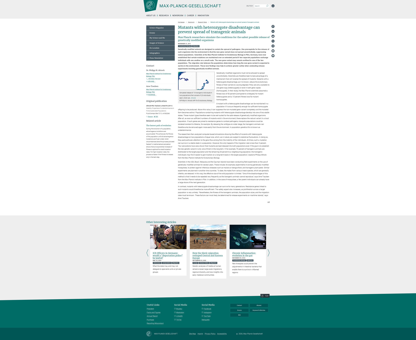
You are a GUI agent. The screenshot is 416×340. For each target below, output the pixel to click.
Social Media (180, 305)
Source (150, 116)
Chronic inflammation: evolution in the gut (244, 254)
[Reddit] (273, 36)
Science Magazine (157, 28)
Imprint (200, 334)
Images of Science (157, 43)
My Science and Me (157, 38)
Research (164, 15)
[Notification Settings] (273, 5)
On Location (154, 48)
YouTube (207, 316)
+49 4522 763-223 (154, 79)
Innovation (203, 15)
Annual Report (152, 316)
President (150, 309)
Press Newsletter (156, 58)
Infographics (155, 53)
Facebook (207, 309)
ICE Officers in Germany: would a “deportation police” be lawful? (168, 255)
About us (150, 15)
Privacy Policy (210, 334)
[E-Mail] (273, 50)
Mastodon (180, 312)
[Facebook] (273, 26)
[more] (193, 98)
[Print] (273, 55)
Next (268, 253)
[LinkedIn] (273, 31)
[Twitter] (273, 41)
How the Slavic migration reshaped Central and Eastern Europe (208, 255)
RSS (239, 315)
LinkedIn (179, 316)
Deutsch (249, 6)
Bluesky (179, 309)
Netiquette (206, 320)
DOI (156, 116)
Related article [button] (153, 121)
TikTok (178, 320)
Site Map (192, 334)
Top (266, 296)
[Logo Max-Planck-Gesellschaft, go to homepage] (182, 7)
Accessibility (222, 334)
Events (152, 33)
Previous (147, 253)
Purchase (150, 320)
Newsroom (177, 15)
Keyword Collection (259, 310)
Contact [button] (150, 66)
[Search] (267, 5)
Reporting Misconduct (155, 323)
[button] (212, 88)
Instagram (208, 312)
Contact (239, 305)
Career (190, 15)
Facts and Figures (153, 312)
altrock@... (151, 81)
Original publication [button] (156, 101)
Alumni (259, 305)
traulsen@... (152, 95)
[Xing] (273, 46)
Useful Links (153, 305)
